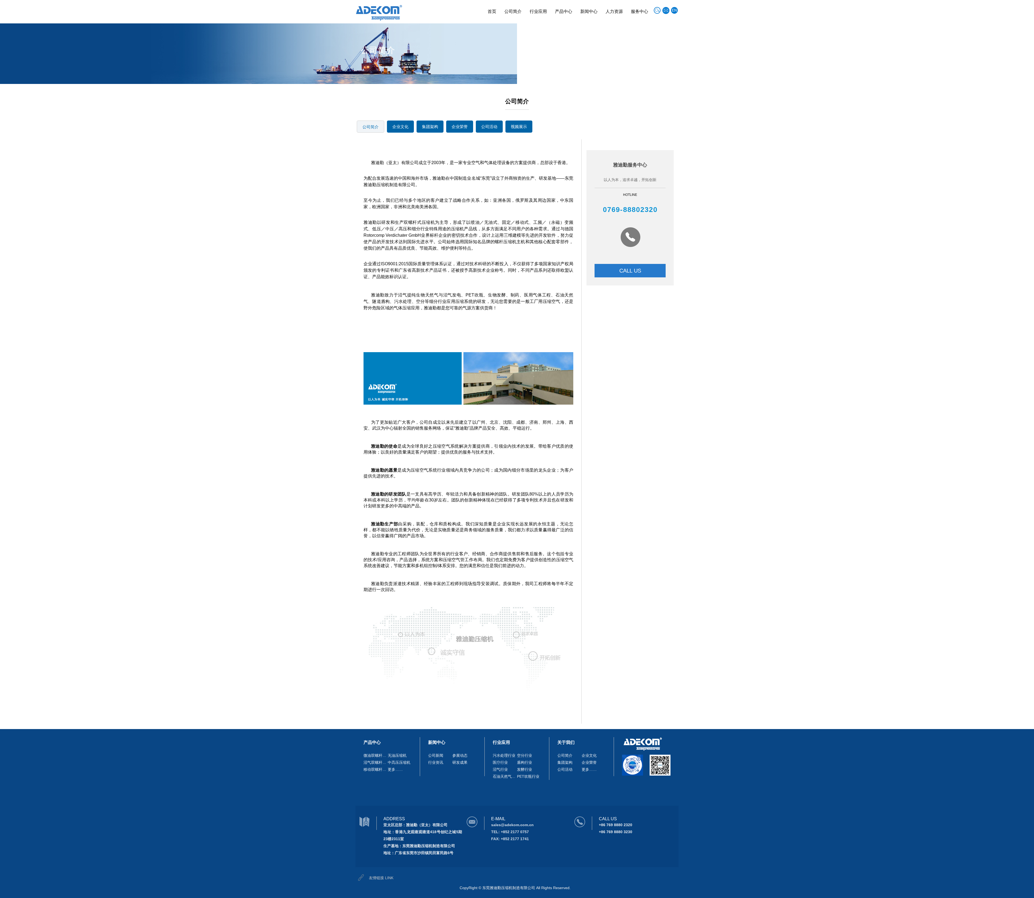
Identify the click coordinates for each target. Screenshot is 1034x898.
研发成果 (459, 762)
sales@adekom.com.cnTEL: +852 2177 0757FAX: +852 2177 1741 (512, 832)
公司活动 (489, 126)
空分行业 (524, 755)
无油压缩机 (397, 755)
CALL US (630, 271)
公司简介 (513, 11)
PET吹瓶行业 (528, 776)
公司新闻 (435, 755)
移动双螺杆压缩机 (376, 769)
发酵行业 (524, 769)
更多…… (395, 769)
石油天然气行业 (505, 776)
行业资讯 (435, 762)
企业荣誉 (460, 126)
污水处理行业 (504, 755)
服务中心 (639, 11)
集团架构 (430, 126)
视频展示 (519, 126)
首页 (492, 11)
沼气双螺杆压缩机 (376, 762)
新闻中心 (589, 11)
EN (674, 10)
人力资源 (614, 11)
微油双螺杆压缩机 (376, 755)
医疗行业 (500, 762)
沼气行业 (500, 769)
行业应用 (538, 11)
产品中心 (563, 11)
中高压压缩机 (399, 762)
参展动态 (459, 755)
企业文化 (400, 126)
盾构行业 (524, 762)
